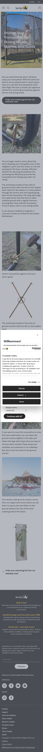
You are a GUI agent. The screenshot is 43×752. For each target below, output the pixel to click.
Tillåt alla (21, 388)
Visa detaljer (32, 382)
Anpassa (20, 395)
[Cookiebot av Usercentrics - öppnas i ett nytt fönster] (32, 348)
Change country (11, 407)
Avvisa (21, 401)
